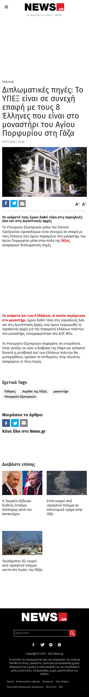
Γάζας (65, 241)
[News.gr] (44, 7)
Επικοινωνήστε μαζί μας (28, 681)
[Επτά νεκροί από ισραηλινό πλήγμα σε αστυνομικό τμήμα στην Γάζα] (67, 483)
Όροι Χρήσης (62, 681)
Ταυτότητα (51, 687)
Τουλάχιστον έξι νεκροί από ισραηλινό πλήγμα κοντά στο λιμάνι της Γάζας (22, 565)
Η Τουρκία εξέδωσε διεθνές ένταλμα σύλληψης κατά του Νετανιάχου (17, 507)
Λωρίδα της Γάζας (34, 391)
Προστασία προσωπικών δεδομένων (25, 687)
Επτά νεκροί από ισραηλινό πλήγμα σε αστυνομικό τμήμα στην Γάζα (65, 507)
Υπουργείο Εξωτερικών (20, 397)
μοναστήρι (61, 391)
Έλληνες (10, 391)
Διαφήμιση (48, 681)
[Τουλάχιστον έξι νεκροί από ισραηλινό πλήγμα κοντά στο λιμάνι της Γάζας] (22, 543)
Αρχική (10, 681)
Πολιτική (8, 82)
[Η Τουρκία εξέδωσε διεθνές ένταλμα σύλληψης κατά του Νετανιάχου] (22, 483)
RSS (60, 687)
